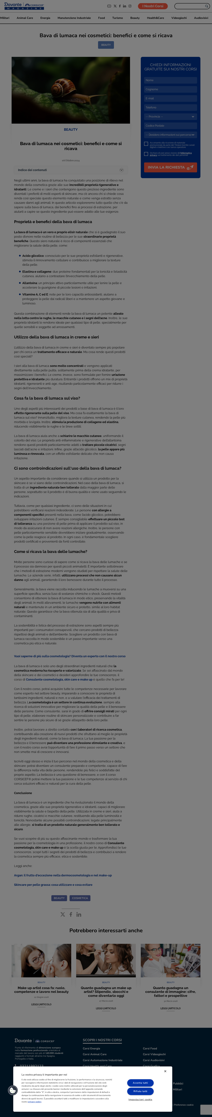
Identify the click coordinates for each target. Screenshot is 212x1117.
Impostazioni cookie (140, 1099)
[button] (12, 1090)
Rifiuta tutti (140, 1091)
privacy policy (34, 1101)
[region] (92, 1089)
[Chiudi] (165, 1071)
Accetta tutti (140, 1082)
